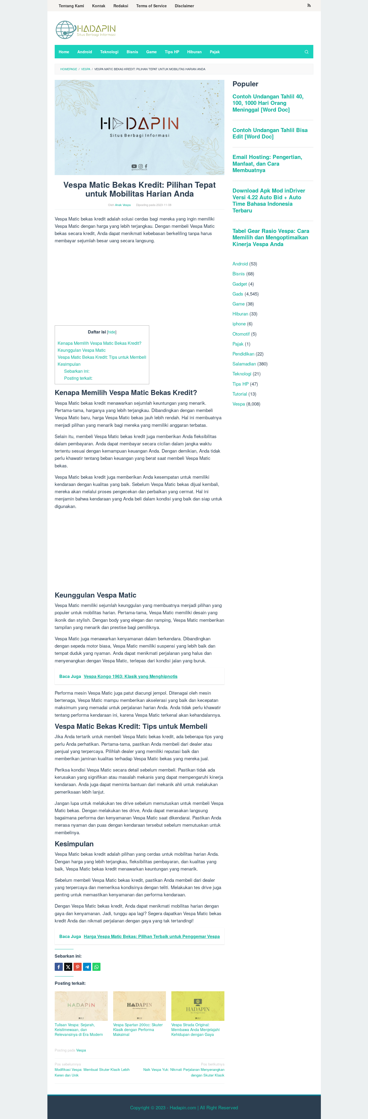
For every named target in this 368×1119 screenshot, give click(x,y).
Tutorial (239, 393)
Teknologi (241, 373)
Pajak (238, 343)
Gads (237, 293)
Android (240, 263)
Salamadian (244, 363)
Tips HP (240, 383)
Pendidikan (243, 353)
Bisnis (238, 273)
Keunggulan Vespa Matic (82, 350)
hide (111, 332)
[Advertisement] (139, 285)
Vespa (81, 1050)
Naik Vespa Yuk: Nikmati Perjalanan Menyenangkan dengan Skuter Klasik (183, 1069)
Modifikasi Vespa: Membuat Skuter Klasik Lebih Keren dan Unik (92, 1069)
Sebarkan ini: (76, 371)
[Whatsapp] (96, 967)
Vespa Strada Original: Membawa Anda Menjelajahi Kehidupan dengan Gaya (195, 1029)
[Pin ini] (78, 967)
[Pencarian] (306, 51)
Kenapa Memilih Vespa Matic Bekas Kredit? (99, 343)
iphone (239, 323)
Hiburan (240, 313)
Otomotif (241, 333)
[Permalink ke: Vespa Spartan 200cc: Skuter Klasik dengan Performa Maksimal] (139, 1006)
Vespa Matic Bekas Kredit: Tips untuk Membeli (102, 357)
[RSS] (309, 5)
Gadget (239, 283)
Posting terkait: (78, 378)
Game (238, 303)
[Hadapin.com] (86, 29)
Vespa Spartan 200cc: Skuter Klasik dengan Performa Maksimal (138, 1029)
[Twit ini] (68, 967)
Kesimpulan (69, 364)
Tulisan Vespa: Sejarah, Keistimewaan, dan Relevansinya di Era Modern (79, 1029)
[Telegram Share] (87, 967)
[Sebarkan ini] (59, 967)
